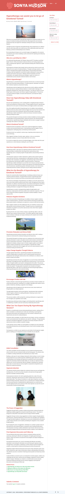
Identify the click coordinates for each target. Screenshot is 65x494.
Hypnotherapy (43, 3)
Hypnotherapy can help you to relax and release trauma (21, 466)
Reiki (51, 3)
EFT (56, 3)
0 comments (29, 21)
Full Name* (52, 17)
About (35, 3)
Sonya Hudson (11, 21)
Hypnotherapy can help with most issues (17, 471)
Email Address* (53, 23)
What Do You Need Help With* (53, 35)
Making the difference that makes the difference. (19, 468)
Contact (39, 7)
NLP (34, 7)
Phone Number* (53, 28)
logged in (14, 484)
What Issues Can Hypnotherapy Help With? (18, 469)
